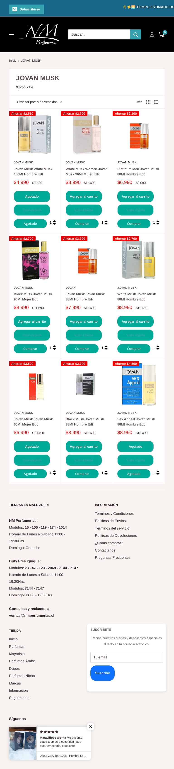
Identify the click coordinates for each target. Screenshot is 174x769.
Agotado (32, 196)
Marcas (15, 683)
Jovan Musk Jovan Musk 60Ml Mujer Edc (33, 421)
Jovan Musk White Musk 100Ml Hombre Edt (33, 171)
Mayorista (17, 654)
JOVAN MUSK (31, 60)
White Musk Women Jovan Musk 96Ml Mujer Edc (87, 171)
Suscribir (102, 673)
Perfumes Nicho (22, 676)
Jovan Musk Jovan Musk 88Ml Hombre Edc (85, 296)
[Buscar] (135, 34)
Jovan (70, 287)
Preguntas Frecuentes (112, 557)
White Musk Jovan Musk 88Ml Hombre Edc (136, 296)
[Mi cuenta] (152, 34)
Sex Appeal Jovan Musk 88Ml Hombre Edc (136, 421)
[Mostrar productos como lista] (156, 102)
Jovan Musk (23, 162)
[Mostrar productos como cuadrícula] (148, 102)
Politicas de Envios (110, 521)
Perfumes (16, 646)
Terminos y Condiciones (114, 513)
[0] (161, 34)
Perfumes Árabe (22, 661)
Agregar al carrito (84, 196)
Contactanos (105, 550)
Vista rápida (32, 210)
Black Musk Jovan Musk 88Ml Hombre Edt (85, 421)
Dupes (14, 668)
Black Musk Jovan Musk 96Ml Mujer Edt (33, 296)
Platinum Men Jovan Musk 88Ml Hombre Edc (138, 171)
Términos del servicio (112, 528)
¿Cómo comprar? (109, 543)
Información (18, 690)
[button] (90, 726)
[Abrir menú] (11, 34)
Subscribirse (30, 9)
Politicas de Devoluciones (116, 535)
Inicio (13, 60)
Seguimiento (19, 698)
